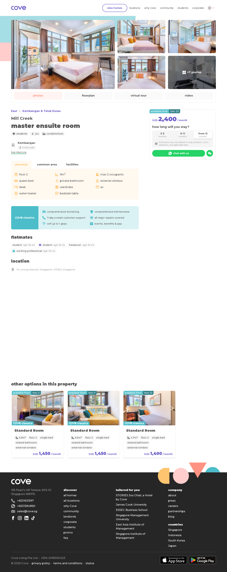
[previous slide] (15, 408)
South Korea (176, 540)
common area (47, 164)
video (189, 95)
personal (21, 164)
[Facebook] (13, 518)
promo (68, 532)
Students (21, 133)
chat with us (181, 153)
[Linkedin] (26, 518)
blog (171, 516)
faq (65, 537)
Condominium (55, 133)
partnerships (176, 511)
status (90, 563)
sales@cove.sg (27, 511)
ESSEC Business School (131, 510)
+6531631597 (25, 500)
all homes (70, 495)
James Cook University (131, 504)
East (14, 111)
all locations (71, 500)
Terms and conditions (67, 563)
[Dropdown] (211, 8)
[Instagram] (20, 518)
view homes (114, 7)
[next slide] (60, 408)
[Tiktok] (33, 518)
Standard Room (29, 430)
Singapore (175, 529)
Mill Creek (22, 118)
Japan (172, 545)
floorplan (88, 95)
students (182, 7)
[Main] (18, 8)
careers (173, 506)
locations (134, 7)
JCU (37, 133)
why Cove (150, 7)
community (166, 7)
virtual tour (139, 95)
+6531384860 (26, 506)
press (172, 500)
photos (38, 95)
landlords (69, 516)
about (172, 495)
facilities (72, 164)
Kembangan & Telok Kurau (41, 111)
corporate (198, 7)
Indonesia (174, 535)
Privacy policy (41, 563)
